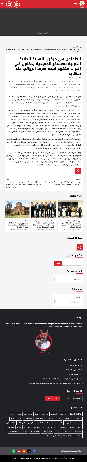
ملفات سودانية (67, 436)
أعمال (36, 414)
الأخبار (59, 418)
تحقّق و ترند (62, 427)
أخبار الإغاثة (45, 414)
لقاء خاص (24, 431)
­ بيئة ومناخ (63, 414)
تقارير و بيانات (51, 427)
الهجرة (79, 427)
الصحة (79, 423)
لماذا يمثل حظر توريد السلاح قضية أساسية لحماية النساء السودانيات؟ (63, 379)
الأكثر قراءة (51, 418)
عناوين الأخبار (77, 431)
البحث (58, 263)
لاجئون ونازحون (34, 431)
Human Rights (75, 414)
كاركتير (44, 431)
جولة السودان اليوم (39, 427)
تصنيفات (78, 297)
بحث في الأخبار (75, 255)
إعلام (19, 414)
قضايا (50, 431)
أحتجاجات (54, 414)
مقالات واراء (78, 436)
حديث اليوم (27, 427)
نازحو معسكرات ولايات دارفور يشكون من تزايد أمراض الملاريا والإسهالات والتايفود (63, 182)
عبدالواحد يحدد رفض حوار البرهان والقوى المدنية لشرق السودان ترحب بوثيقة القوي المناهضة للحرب (43, 224)
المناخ (13, 423)
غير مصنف (67, 431)
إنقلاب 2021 (77, 418)
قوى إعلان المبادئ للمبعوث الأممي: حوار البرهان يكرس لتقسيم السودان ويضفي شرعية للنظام (70, 224)
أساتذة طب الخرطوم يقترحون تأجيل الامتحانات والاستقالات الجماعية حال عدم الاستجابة (18, 224)
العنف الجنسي (32, 423)
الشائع (12, 418)
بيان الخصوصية (76, 451)
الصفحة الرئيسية (69, 423)
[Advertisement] (43, 15)
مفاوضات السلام (13, 431)
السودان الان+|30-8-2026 (76, 374)
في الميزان (58, 431)
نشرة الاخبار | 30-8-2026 (76, 365)
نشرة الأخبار (56, 436)
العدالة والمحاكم (50, 423)
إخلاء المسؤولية (66, 451)
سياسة (19, 427)
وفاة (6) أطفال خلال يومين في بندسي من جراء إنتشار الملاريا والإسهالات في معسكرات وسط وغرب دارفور (24, 183)
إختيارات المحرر (28, 414)
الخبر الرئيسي (28, 418)
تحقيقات (71, 427)
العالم (60, 423)
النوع (7, 423)
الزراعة (19, 418)
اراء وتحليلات (67, 418)
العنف (41, 423)
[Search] (2, 4)
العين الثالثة (21, 423)
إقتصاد (13, 414)
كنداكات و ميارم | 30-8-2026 (74, 370)
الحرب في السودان (40, 418)
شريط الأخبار (10, 427)
